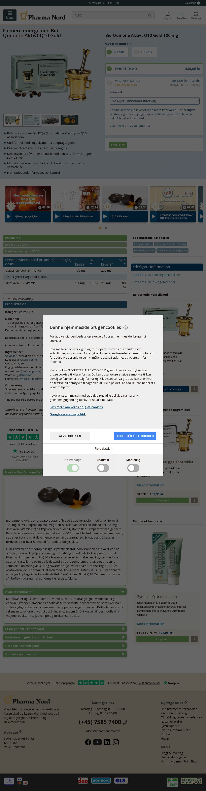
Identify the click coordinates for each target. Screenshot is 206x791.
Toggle (73, 468)
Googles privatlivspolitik (68, 414)
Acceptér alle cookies (135, 436)
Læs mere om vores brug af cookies (76, 407)
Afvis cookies (70, 436)
